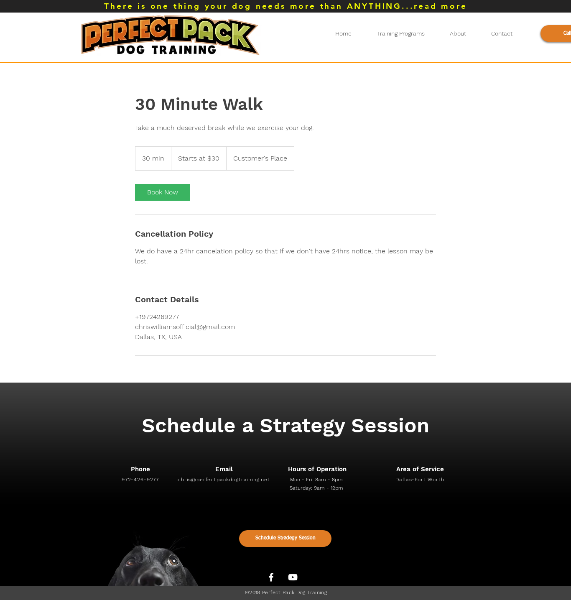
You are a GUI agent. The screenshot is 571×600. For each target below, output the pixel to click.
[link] (162, 192)
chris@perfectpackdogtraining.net (224, 480)
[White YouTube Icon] (292, 577)
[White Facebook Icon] (271, 577)
